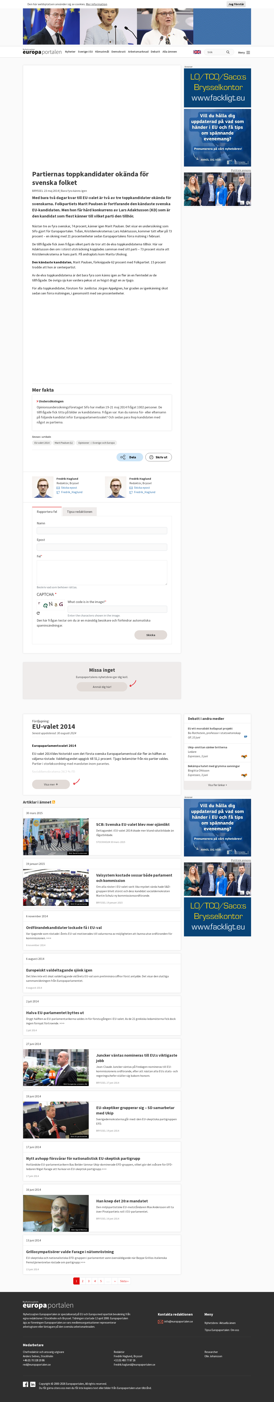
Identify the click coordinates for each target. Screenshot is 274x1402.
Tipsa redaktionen (79, 511)
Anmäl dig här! (102, 687)
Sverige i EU (85, 51)
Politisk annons (241, 170)
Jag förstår (236, 4)
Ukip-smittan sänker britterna (207, 747)
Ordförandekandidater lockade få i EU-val (64, 927)
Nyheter (70, 51)
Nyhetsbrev (211, 1323)
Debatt (155, 51)
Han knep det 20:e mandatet (122, 1200)
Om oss (235, 1330)
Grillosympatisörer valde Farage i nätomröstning (70, 1251)
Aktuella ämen (227, 1323)
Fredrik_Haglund (71, 492)
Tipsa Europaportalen (216, 1330)
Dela (132, 457)
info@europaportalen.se (178, 1321)
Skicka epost (69, 487)
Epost (41, 540)
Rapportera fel (47, 511)
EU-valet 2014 (41, 442)
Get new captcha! (38, 613)
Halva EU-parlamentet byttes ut (55, 1012)
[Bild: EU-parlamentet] (56, 887)
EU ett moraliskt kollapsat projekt (210, 728)
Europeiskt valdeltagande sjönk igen (59, 970)
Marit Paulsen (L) (64, 442)
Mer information (96, 4)
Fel (39, 556)
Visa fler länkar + (217, 785)
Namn (41, 523)
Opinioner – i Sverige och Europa (96, 442)
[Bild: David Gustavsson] (56, 836)
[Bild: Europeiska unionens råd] (56, 1067)
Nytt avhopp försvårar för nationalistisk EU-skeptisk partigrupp (83, 1158)
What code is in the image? (86, 602)
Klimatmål (102, 51)
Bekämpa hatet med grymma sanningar (214, 766)
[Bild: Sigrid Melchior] (56, 1213)
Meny (241, 52)
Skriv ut (161, 457)
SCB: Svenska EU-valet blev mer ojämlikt (133, 824)
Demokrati (118, 51)
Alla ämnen (170, 51)
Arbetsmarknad (138, 51)
